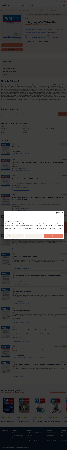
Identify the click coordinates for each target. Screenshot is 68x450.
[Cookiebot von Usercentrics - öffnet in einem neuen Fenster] (57, 213)
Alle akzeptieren (53, 235)
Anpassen (33, 235)
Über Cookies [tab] (54, 216)
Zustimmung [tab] (14, 216)
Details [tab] (34, 216)
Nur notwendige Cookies (14, 235)
